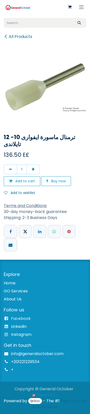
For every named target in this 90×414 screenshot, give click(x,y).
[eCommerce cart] (69, 7)
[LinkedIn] (40, 231)
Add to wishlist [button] (22, 192)
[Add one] (33, 169)
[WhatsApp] (54, 231)
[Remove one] (10, 169)
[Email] (10, 245)
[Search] (79, 23)
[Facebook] (10, 231)
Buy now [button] (58, 181)
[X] (25, 231)
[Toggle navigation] (81, 7)
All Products (20, 36)
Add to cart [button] (24, 181)
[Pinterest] (69, 231)
